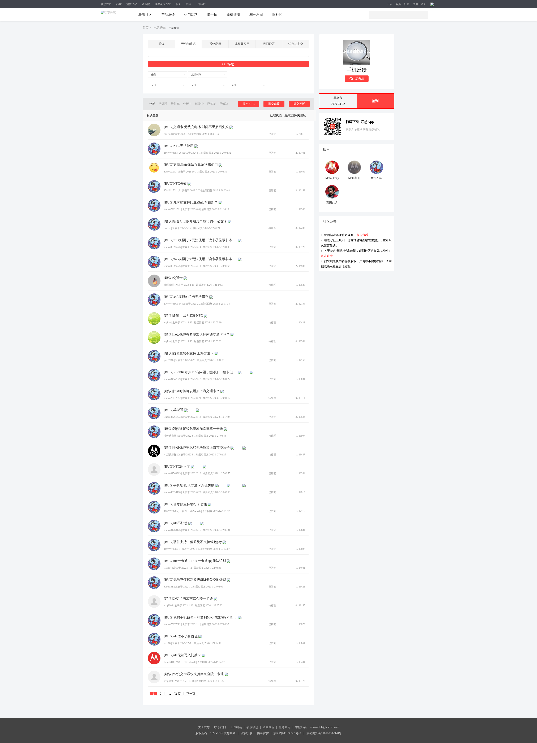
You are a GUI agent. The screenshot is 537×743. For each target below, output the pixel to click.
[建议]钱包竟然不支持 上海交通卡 (189, 353)
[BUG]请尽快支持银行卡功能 (185, 504)
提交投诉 (299, 103)
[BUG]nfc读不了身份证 (181, 636)
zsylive (167, 322)
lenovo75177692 (172, 398)
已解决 (223, 103)
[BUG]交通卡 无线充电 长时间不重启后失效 (196, 127)
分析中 (187, 103)
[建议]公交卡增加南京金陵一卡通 (188, 598)
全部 (153, 74)
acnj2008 (168, 605)
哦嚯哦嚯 (169, 284)
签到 (375, 101)
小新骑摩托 (170, 454)
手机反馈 (174, 27)
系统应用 (215, 43)
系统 (161, 43)
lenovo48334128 (172, 492)
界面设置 (269, 43)
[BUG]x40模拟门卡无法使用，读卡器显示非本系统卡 (200, 240)
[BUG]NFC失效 (175, 183)
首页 (146, 27)
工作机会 (236, 727)
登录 (423, 4)
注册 (415, 4)
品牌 (188, 4)
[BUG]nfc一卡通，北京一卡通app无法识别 (195, 561)
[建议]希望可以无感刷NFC (183, 315)
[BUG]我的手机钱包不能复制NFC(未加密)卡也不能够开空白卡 (200, 617)
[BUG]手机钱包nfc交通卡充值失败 (189, 485)
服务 (178, 4)
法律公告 (247, 733)
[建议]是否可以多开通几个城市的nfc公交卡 (195, 221)
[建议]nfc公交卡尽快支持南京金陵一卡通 (194, 674)
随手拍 (212, 14)
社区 (406, 4)
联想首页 (106, 4)
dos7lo (167, 133)
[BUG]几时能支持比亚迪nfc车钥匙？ (191, 202)
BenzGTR (169, 662)
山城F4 (168, 567)
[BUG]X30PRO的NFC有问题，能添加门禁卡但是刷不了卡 (200, 372)
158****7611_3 (172, 190)
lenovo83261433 (172, 416)
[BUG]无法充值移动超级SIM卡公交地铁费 (195, 579)
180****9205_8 (172, 511)
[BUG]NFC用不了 (177, 466)
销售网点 (268, 727)
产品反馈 (168, 14)
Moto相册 (354, 178)
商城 (119, 4)
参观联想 (252, 727)
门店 (389, 4)
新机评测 (233, 14)
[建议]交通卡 (173, 278)
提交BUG (249, 103)
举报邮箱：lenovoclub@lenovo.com (317, 727)
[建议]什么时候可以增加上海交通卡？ (192, 391)
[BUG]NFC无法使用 (178, 146)
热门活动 (191, 14)
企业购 (146, 4)
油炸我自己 (170, 435)
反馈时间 (196, 74)
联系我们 (220, 727)
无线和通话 (188, 43)
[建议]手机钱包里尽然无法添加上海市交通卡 (197, 447)
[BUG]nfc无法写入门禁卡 (182, 655)
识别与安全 (295, 43)
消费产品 (131, 4)
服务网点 (285, 727)
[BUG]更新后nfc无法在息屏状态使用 (191, 164)
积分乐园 (256, 14)
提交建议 (274, 103)
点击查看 (362, 235)
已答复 (211, 103)
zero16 (167, 643)
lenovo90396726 (172, 247)
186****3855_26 (172, 152)
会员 (398, 4)
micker (167, 228)
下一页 (190, 693)
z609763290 (170, 171)
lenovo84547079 (172, 379)
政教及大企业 (163, 4)
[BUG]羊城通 (173, 410)
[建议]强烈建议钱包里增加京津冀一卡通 (193, 428)
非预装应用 (242, 43)
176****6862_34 (172, 303)
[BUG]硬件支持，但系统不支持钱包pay (193, 542)
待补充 (175, 103)
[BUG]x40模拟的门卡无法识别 (186, 296)
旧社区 (277, 14)
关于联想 (204, 727)
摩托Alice (376, 178)
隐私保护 (263, 733)
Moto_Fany (332, 178)
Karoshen (168, 586)
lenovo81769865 (172, 473)
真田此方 (332, 202)
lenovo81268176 (172, 530)
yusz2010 (168, 360)
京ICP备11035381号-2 (287, 733)
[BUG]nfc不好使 (176, 523)
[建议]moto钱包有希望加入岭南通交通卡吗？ (197, 334)
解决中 (199, 103)
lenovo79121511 (172, 209)
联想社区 (145, 14)
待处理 (163, 103)
